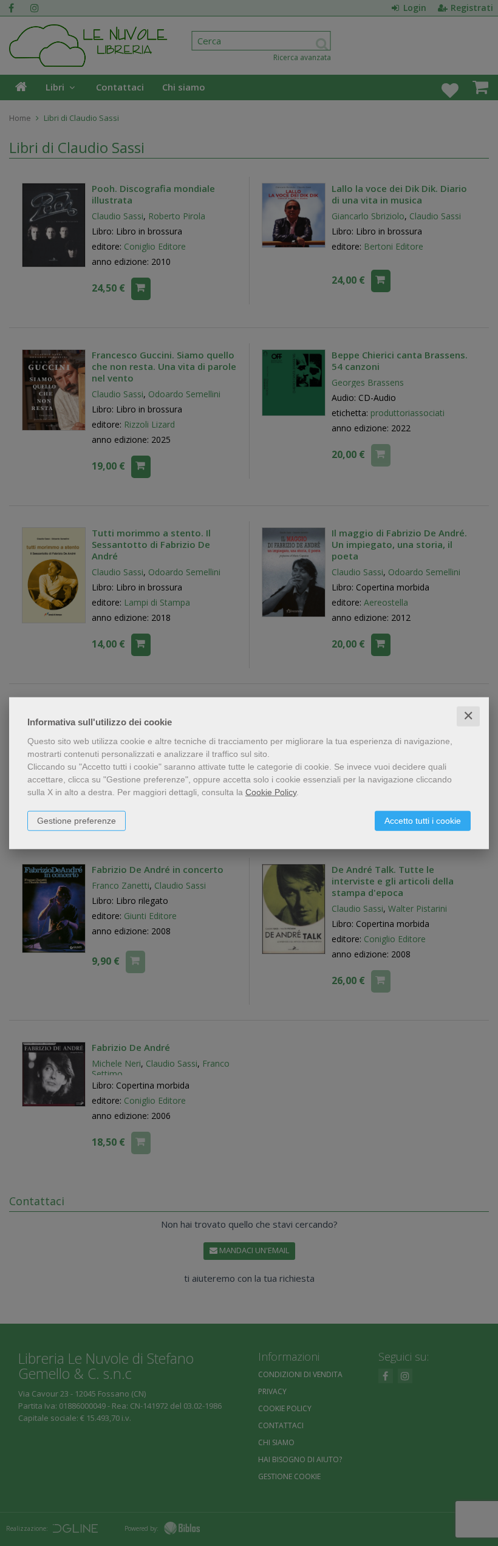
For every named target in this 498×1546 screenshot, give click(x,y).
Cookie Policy (270, 792)
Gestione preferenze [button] (76, 821)
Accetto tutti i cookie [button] (422, 821)
